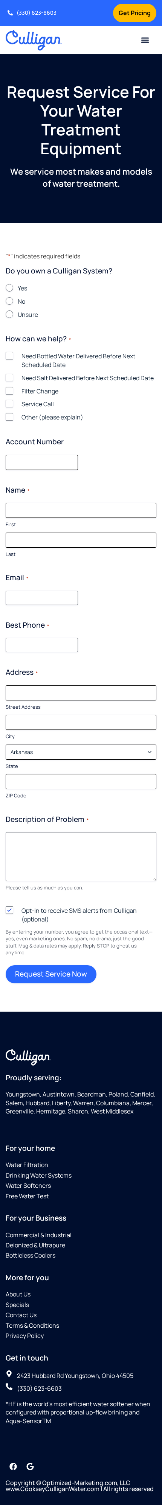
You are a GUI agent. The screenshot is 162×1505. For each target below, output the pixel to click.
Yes (22, 288)
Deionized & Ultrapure (35, 1245)
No (21, 301)
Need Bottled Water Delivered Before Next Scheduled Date (78, 360)
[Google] (30, 1466)
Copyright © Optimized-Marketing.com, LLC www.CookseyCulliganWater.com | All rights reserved (80, 1486)
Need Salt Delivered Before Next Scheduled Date (87, 378)
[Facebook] (13, 1466)
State (12, 766)
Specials (17, 1305)
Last (10, 554)
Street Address (23, 706)
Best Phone (27, 625)
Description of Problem (47, 819)
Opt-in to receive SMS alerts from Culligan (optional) (79, 914)
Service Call (37, 404)
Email (17, 577)
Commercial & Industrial (39, 1235)
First (11, 524)
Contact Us (21, 1315)
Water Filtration (27, 1165)
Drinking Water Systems (39, 1175)
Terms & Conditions (32, 1325)
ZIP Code (16, 795)
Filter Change (39, 391)
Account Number (35, 442)
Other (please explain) (52, 417)
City (10, 736)
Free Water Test (27, 1196)
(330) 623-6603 (37, 12)
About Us (18, 1294)
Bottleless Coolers (30, 1255)
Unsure (28, 314)
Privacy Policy (25, 1335)
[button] (145, 40)
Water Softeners (28, 1185)
